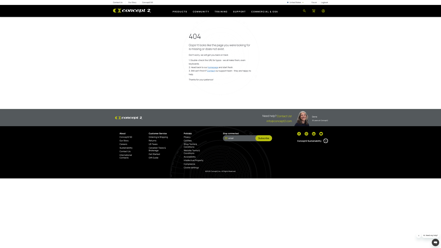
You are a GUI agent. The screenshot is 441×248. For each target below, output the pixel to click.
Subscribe (263, 138)
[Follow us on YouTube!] (321, 134)
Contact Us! (284, 116)
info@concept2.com (279, 121)
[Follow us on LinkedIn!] (314, 134)
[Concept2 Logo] (132, 11)
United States (295, 2)
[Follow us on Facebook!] (299, 134)
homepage (213, 67)
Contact (211, 70)
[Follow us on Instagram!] (306, 134)
